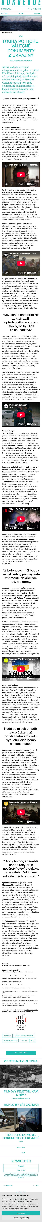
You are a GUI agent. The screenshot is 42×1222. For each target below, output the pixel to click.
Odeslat (21, 1170)
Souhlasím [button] (21, 1213)
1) (38, 98)
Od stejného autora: (21, 1061)
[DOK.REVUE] (21, 3)
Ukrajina (24, 1040)
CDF (37, 1185)
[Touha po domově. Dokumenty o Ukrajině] (21, 1120)
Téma (21, 36)
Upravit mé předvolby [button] (21, 1218)
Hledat (37, 13)
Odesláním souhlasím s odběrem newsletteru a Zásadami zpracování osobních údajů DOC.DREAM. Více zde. (21, 1175)
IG (36, 9)
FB (31, 9)
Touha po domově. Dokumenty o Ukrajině (21, 1136)
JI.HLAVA (8, 1185)
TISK (23, 1153)
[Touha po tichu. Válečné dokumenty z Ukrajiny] (21, 23)
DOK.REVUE (6, 9)
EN (39, 9)
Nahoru (21, 1148)
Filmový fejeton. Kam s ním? (21, 1093)
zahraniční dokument (10, 1040)
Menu (21, 13)
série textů (27, 83)
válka (32, 1040)
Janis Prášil (27, 61)
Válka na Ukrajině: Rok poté (24, 1035)
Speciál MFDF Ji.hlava (23, 1098)
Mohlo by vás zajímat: (21, 1104)
